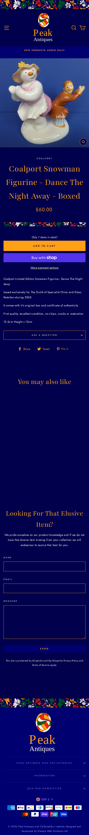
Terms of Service (40, 665)
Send (44, 648)
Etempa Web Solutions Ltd (52, 831)
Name (8, 557)
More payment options (45, 268)
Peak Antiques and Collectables (44, 763)
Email (8, 579)
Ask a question (45, 335)
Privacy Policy (71, 660)
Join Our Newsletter (44, 788)
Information (44, 775)
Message (11, 601)
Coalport (44, 158)
